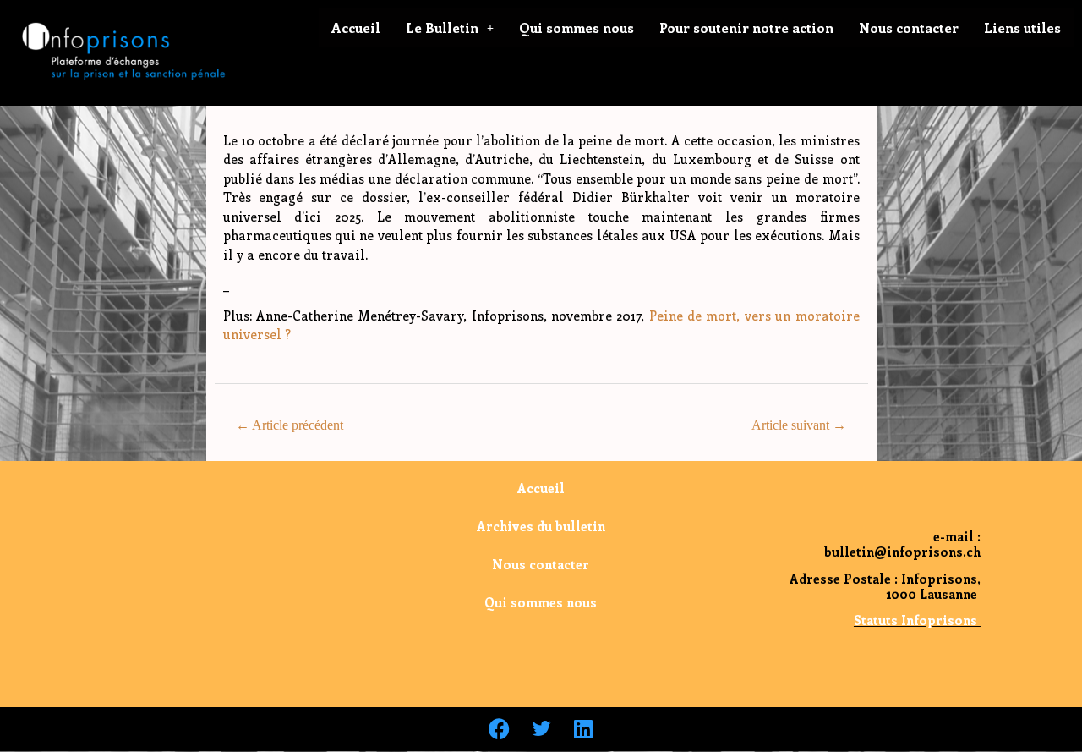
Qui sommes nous (576, 27)
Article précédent (289, 425)
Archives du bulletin (541, 526)
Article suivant (798, 425)
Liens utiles (1022, 27)
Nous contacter (909, 27)
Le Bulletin (442, 27)
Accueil (355, 27)
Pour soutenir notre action (746, 27)
